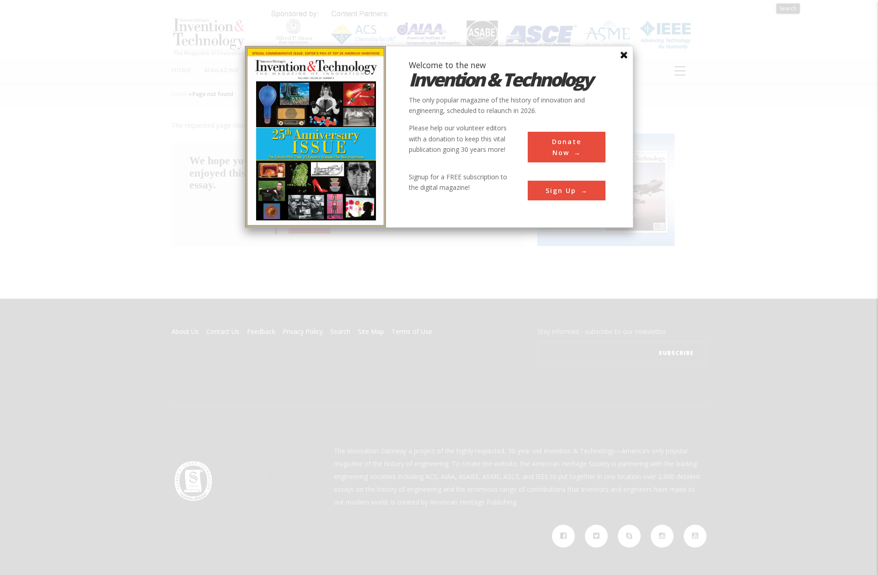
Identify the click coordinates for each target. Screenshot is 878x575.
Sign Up (561, 190)
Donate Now (566, 146)
